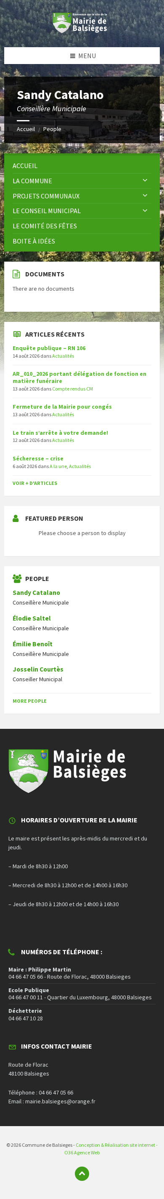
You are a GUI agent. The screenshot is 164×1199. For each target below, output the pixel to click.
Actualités (63, 356)
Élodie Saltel (32, 618)
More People (30, 701)
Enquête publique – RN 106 (49, 348)
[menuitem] (82, 165)
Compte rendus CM (72, 388)
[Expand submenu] (145, 180)
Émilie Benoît (33, 644)
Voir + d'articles (35, 483)
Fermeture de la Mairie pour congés (62, 406)
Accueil (26, 129)
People (52, 129)
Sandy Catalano (36, 593)
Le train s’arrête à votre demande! (60, 432)
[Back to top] (82, 1174)
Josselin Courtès (38, 669)
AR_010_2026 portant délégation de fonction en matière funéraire (79, 377)
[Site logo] (82, 31)
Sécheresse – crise (38, 458)
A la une (58, 466)
